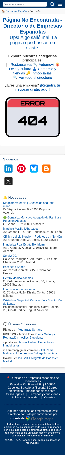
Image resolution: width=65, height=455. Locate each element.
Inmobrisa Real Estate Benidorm (24, 244)
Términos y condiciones (44, 394)
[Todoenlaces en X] (8, 181)
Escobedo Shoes (14, 266)
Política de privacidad (25, 397)
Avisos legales (14, 394)
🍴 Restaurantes (18, 65)
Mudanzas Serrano (30, 329)
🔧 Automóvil (43, 65)
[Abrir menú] (60, 4)
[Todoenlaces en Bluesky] (33, 168)
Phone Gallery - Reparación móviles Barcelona (29, 336)
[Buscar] (52, 4)
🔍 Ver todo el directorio (32, 77)
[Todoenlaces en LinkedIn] (8, 168)
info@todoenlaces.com (40, 390)
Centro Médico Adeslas (18, 278)
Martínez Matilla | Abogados (20, 228)
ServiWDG (10, 255)
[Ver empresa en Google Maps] (39, 418)
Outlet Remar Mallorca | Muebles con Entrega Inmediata (30, 352)
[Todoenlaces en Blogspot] (46, 168)
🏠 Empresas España (14, 11)
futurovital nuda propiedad (19, 289)
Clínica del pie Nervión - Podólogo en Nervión (32, 236)
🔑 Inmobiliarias (39, 73)
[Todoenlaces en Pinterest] (21, 168)
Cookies (49, 397)
